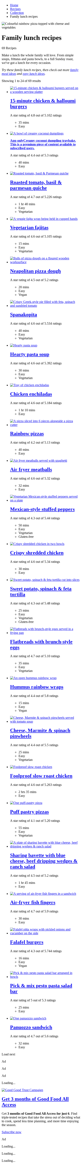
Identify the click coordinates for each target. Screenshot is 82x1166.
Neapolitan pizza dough (35, 271)
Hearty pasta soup (29, 354)
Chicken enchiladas (31, 394)
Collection (17, 13)
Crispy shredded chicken (36, 552)
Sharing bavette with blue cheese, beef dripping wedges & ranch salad (44, 861)
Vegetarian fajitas (29, 227)
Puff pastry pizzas (29, 811)
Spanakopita (23, 314)
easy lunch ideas (34, 73)
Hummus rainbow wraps (36, 687)
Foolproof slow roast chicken (41, 776)
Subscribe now (11, 1132)
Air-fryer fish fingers (32, 902)
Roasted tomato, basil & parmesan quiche (36, 185)
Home (14, 5)
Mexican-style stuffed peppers (42, 509)
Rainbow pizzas (27, 433)
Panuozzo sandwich (31, 1027)
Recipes (15, 9)
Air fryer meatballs (31, 469)
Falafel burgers (26, 942)
